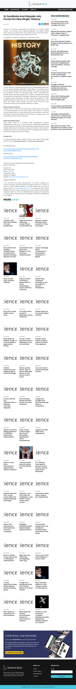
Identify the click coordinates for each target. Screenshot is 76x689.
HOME (6, 9)
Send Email (10, 171)
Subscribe (62, 676)
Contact (35, 676)
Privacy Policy (37, 671)
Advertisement (37, 674)
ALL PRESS (25, 9)
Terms (35, 669)
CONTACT (33, 9)
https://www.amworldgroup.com (18, 177)
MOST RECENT (15, 9)
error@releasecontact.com (22, 188)
